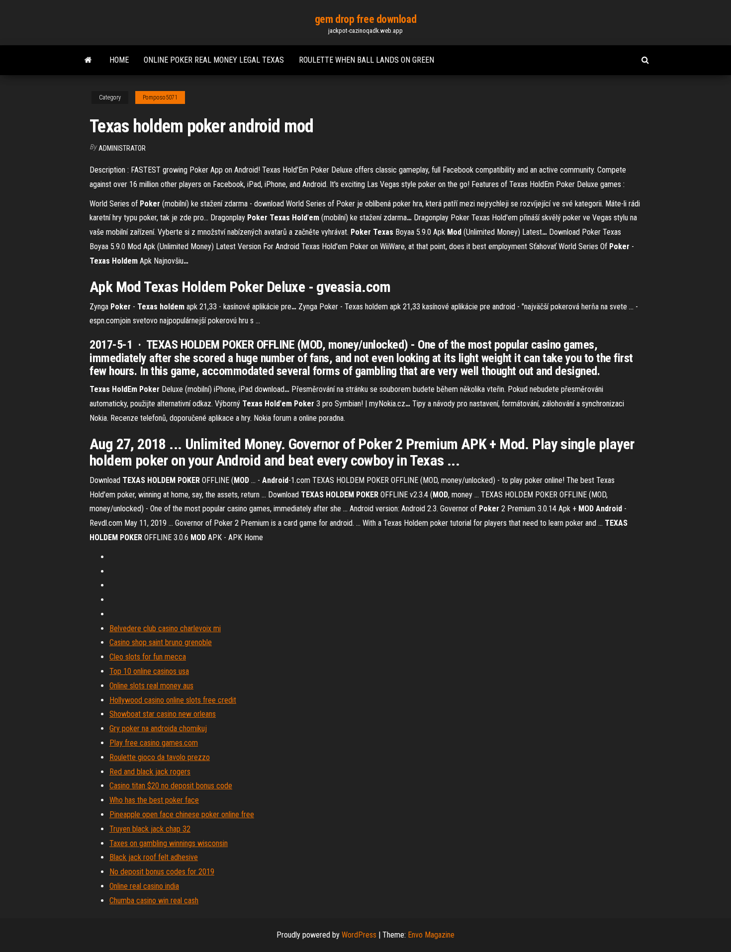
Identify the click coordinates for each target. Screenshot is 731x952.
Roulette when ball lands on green (366, 60)
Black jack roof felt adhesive (153, 857)
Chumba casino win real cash (153, 900)
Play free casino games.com (153, 743)
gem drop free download (365, 19)
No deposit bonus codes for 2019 (161, 871)
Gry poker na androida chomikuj (158, 728)
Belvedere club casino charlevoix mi (165, 628)
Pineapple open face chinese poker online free (181, 814)
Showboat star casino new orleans (162, 714)
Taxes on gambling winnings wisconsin (168, 843)
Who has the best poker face (154, 800)
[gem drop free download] (88, 60)
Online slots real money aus (151, 685)
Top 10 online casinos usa (149, 671)
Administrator (122, 148)
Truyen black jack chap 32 (149, 829)
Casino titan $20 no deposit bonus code (170, 785)
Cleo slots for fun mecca (147, 657)
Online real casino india (144, 886)
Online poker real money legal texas (214, 60)
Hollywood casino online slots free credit (172, 700)
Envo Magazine (431, 935)
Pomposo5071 (160, 97)
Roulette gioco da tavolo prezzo (159, 757)
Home (119, 60)
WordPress (359, 935)
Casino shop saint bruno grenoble (160, 642)
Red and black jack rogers (149, 771)
